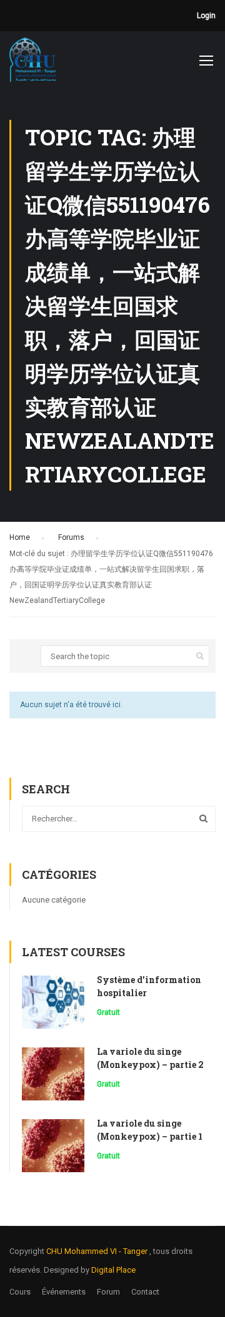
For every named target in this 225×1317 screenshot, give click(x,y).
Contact (145, 1291)
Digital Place (113, 1270)
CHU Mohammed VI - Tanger (97, 1251)
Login (206, 15)
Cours (20, 1291)
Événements (64, 1291)
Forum (108, 1291)
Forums (71, 537)
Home (19, 537)
